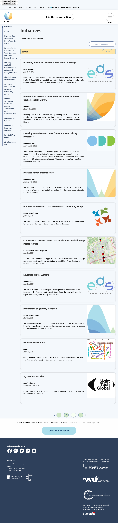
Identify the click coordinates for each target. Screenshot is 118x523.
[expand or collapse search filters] (107, 51)
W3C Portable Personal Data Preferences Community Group (9, 89)
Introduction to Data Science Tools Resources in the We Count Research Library (10, 53)
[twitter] (22, 451)
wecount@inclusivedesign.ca (17, 464)
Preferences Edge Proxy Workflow (8, 127)
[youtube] (34, 451)
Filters (6, 31)
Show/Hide (6, 1)
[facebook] (9, 451)
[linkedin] (28, 451)
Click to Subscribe (59, 430)
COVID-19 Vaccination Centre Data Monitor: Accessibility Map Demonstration (10, 106)
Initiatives (8, 27)
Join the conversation (58, 17)
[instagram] (15, 451)
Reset (13, 1)
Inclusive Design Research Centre (65, 7)
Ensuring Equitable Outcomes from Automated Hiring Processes (10, 68)
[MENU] (110, 17)
